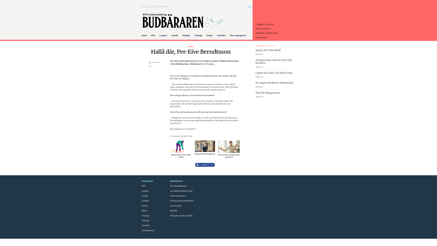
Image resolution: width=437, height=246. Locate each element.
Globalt (186, 35)
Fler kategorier (238, 35)
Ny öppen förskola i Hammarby (274, 82)
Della (205, 165)
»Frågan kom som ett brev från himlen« (273, 61)
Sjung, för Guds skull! (268, 50)
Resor (144, 210)
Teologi (198, 35)
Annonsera (261, 37)
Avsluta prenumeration (182, 201)
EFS (153, 35)
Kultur (209, 35)
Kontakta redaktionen (266, 33)
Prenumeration (263, 28)
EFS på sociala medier (181, 215)
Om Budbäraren (178, 186)
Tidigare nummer (264, 24)
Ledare (163, 35)
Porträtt (146, 225)
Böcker (173, 210)
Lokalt (174, 35)
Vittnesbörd (148, 230)
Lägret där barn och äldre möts (273, 72)
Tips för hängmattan (267, 92)
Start (144, 35)
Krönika (221, 35)
